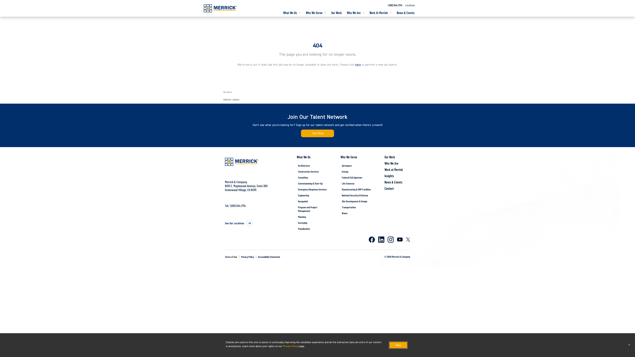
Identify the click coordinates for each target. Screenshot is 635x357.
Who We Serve (314, 13)
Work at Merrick (393, 170)
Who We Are (354, 13)
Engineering (303, 195)
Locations (410, 5)
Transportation (349, 207)
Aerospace (347, 165)
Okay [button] (398, 345)
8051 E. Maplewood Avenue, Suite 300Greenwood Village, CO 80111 (246, 188)
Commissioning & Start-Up (310, 183)
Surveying (302, 222)
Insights (389, 176)
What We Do (290, 13)
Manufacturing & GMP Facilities (356, 189)
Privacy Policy (247, 256)
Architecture (304, 165)
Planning (302, 216)
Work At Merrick (378, 13)
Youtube (400, 239)
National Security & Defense (355, 195)
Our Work (336, 13)
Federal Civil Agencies (352, 177)
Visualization (304, 228)
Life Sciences (348, 183)
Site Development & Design (354, 201)
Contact (389, 188)
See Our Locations (234, 223)
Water (345, 213)
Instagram (391, 240)
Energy (345, 171)
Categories (227, 99)
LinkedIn (381, 240)
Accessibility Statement (269, 256)
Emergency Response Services (312, 189)
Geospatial (303, 201)
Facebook (372, 240)
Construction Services (308, 171)
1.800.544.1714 (395, 5)
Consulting (303, 177)
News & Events (406, 13)
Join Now (317, 133)
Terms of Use (231, 256)
